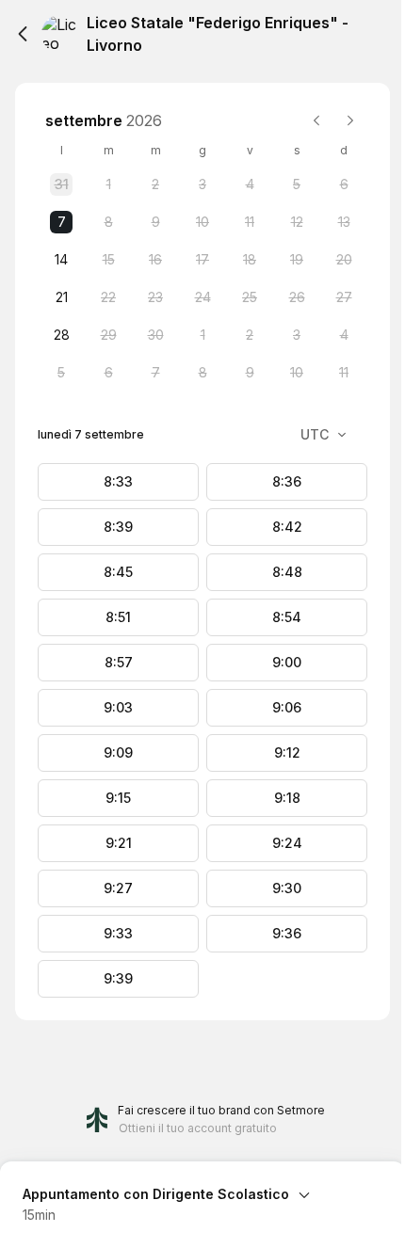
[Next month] (350, 120)
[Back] (22, 33)
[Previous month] (316, 120)
